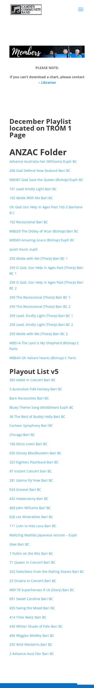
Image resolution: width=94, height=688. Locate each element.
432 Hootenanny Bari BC (28, 498)
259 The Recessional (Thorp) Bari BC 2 (39, 306)
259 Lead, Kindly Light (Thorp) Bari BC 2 (41, 324)
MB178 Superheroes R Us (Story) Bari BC (41, 590)
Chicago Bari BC (22, 434)
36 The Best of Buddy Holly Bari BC (37, 416)
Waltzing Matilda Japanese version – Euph (43, 535)
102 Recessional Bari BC (28, 222)
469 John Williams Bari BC (30, 507)
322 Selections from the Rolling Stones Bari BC (46, 571)
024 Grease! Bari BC (25, 489)
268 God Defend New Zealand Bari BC (39, 170)
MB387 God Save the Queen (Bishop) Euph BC (46, 179)
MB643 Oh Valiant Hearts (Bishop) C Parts (42, 358)
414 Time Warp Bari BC (28, 617)
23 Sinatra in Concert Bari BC (32, 580)
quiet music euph (23, 249)
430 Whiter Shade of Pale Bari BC (36, 626)
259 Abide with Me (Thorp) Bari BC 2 (38, 333)
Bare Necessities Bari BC (29, 398)
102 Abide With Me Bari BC (31, 198)
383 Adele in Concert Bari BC (32, 380)
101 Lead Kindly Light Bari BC (33, 189)
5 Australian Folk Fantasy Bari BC (35, 389)
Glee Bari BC (19, 544)
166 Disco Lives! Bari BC (28, 444)
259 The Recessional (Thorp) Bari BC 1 (39, 297)
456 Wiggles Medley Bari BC (31, 635)
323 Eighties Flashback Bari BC (34, 462)
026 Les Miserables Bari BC (31, 516)
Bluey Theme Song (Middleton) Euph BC (41, 407)
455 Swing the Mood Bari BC (32, 608)
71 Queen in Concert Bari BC (32, 562)
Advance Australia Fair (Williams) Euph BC (43, 161)
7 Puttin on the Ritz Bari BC (31, 553)
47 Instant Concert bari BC (30, 471)
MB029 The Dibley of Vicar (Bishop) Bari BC (43, 231)
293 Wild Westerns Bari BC (30, 644)
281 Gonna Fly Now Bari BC (31, 480)
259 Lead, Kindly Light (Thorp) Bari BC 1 (41, 315)
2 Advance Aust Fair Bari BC (31, 653)
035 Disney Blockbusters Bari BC (35, 453)
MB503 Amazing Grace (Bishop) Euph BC (41, 240)
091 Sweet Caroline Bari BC (31, 599)
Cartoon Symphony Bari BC (31, 425)
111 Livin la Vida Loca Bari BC (32, 526)
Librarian (48, 82)
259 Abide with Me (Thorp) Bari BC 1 (38, 258)
